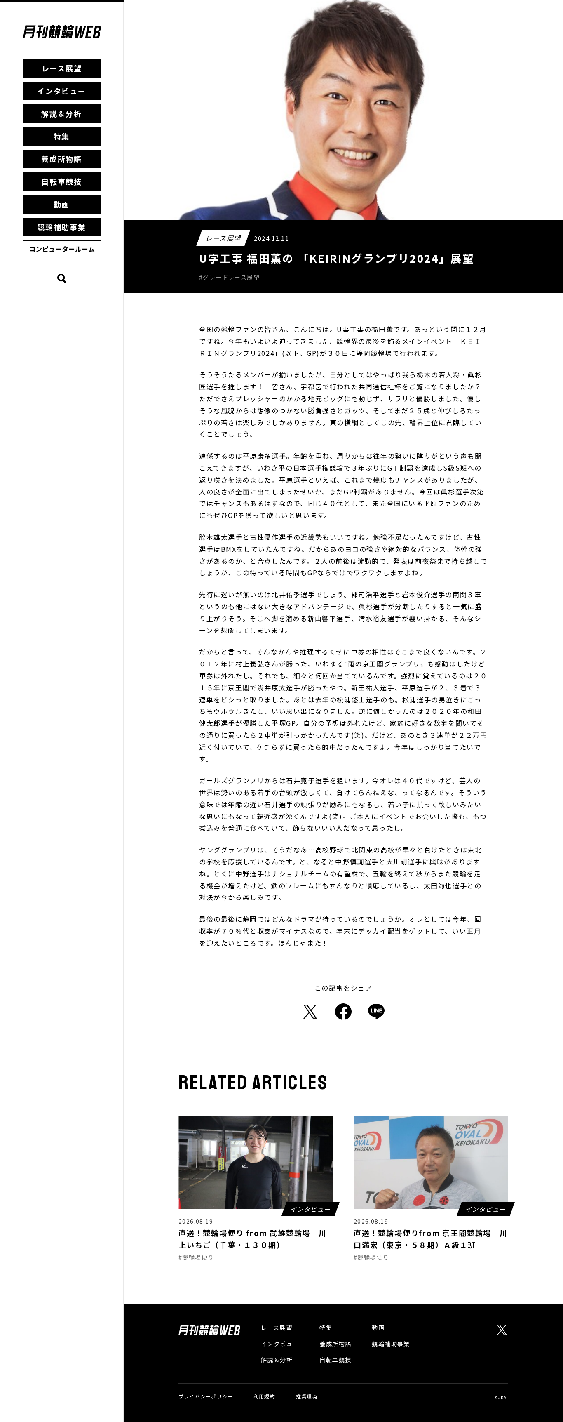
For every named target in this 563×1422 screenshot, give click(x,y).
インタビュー (61, 90)
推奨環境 (307, 1396)
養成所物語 (61, 158)
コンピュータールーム (62, 249)
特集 (62, 136)
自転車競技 (61, 181)
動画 (62, 204)
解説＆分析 (61, 113)
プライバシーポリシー (205, 1396)
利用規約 (264, 1396)
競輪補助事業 (61, 226)
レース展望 (62, 68)
